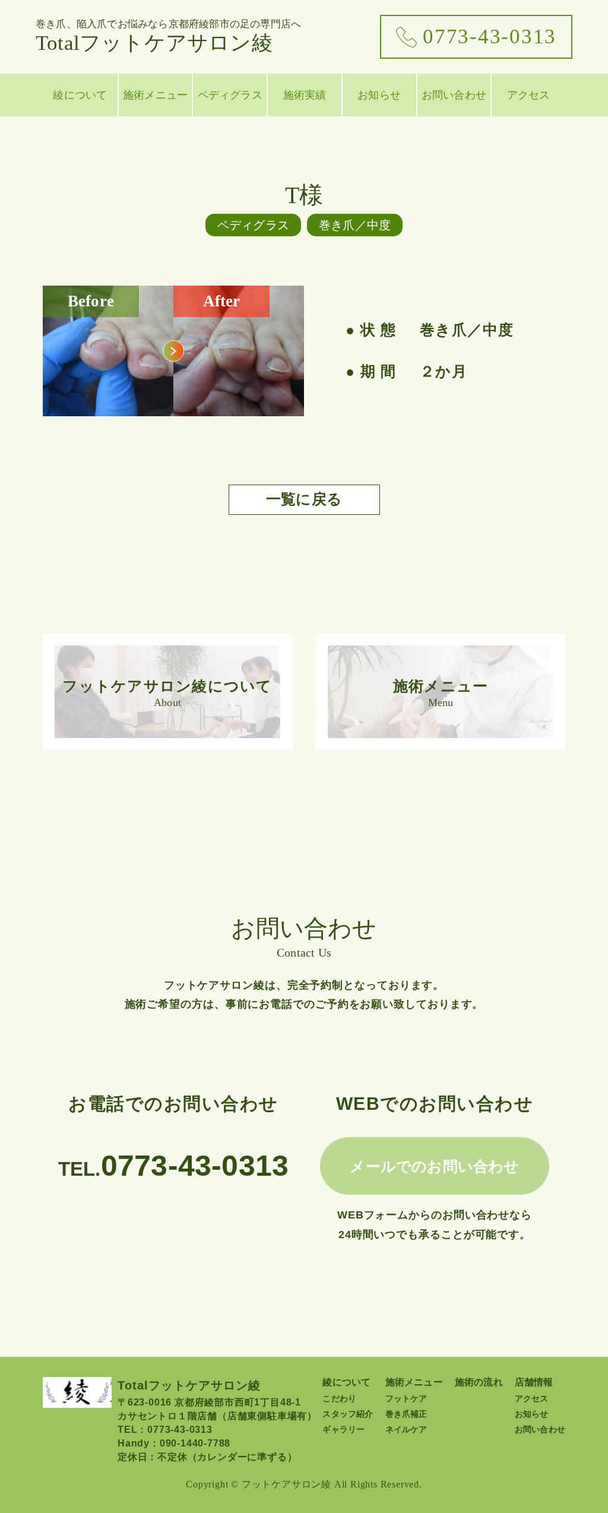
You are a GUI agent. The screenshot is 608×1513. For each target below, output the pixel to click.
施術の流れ (479, 1382)
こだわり (339, 1398)
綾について (80, 95)
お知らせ (379, 95)
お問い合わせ (454, 95)
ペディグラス (230, 95)
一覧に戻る (304, 499)
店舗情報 (534, 1382)
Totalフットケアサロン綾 (168, 36)
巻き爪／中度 (355, 225)
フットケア (406, 1398)
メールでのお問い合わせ (434, 1166)
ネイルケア (406, 1429)
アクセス (528, 95)
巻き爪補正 (406, 1414)
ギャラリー (343, 1429)
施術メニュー (155, 95)
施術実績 (305, 95)
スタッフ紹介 (347, 1414)
